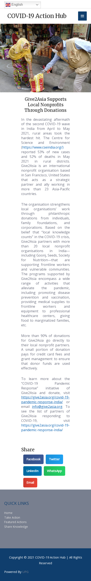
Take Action (12, 517)
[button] (33, 459)
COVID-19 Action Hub (36, 16)
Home (8, 513)
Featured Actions (15, 522)
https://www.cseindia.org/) (42, 147)
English (17, 4)
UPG (25, 572)
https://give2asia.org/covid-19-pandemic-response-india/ (45, 427)
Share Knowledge (16, 527)
